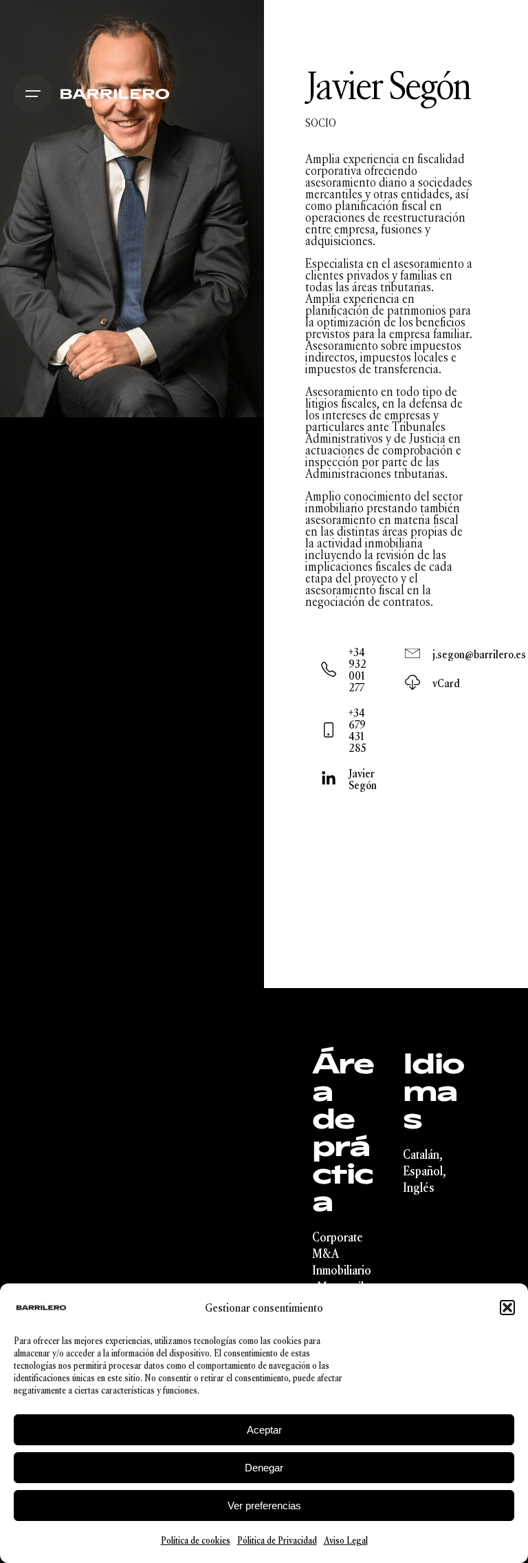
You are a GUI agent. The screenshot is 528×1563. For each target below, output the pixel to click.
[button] (507, 1307)
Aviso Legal (346, 1540)
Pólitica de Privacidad (277, 1540)
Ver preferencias (264, 1505)
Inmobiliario (341, 1270)
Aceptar (264, 1430)
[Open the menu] (33, 93)
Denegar (264, 1467)
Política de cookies (195, 1540)
